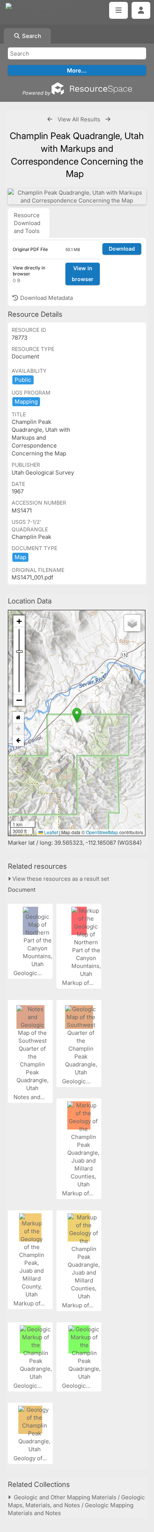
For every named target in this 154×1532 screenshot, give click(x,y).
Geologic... (28, 973)
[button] (76, 715)
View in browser (82, 273)
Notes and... (29, 1097)
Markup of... (78, 982)
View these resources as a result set (60, 878)
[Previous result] (50, 119)
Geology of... (30, 1458)
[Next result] (108, 119)
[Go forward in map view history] (18, 729)
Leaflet (50, 832)
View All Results (79, 119)
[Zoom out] (19, 700)
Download (122, 248)
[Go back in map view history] (18, 740)
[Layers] (132, 623)
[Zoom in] (19, 621)
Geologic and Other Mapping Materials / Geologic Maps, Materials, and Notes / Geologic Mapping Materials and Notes (76, 1505)
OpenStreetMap (102, 832)
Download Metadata (46, 297)
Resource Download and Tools (27, 223)
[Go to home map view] (18, 717)
